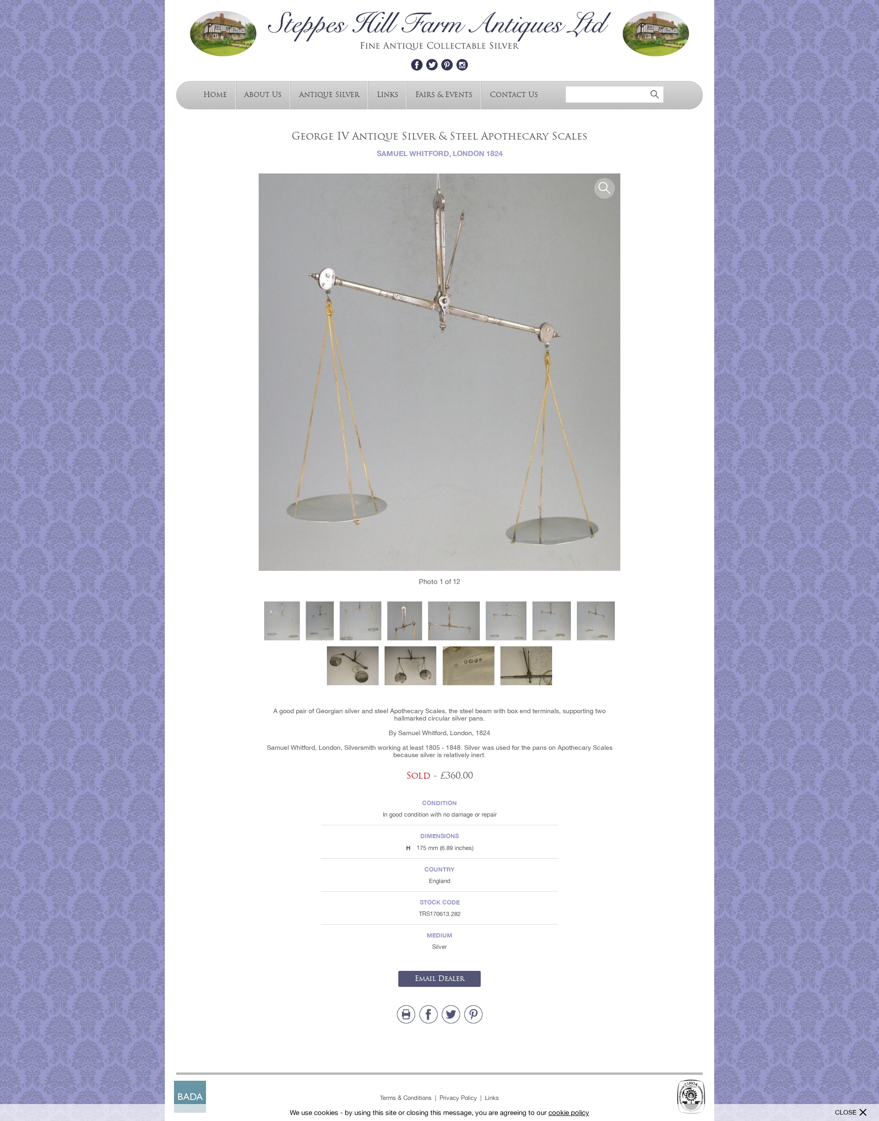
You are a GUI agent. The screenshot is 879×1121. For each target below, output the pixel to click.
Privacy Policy (458, 1097)
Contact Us (514, 94)
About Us (263, 94)
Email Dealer (439, 979)
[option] (439, 372)
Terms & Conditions (406, 1097)
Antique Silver (329, 94)
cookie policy (568, 1112)
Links (387, 94)
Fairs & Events (443, 94)
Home (215, 94)
